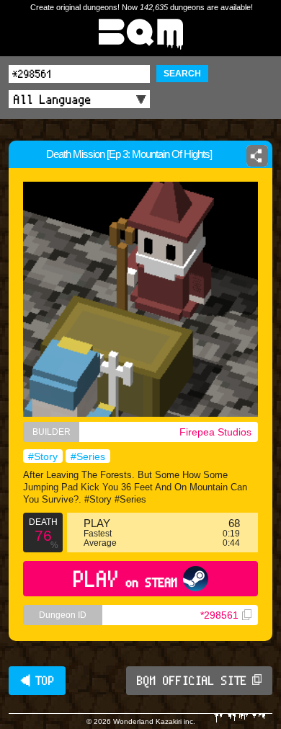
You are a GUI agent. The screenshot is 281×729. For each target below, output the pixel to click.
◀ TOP (37, 680)
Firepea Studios (215, 432)
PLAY (125, 578)
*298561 (219, 615)
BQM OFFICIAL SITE (192, 680)
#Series (88, 456)
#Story (43, 456)
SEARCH (182, 74)
